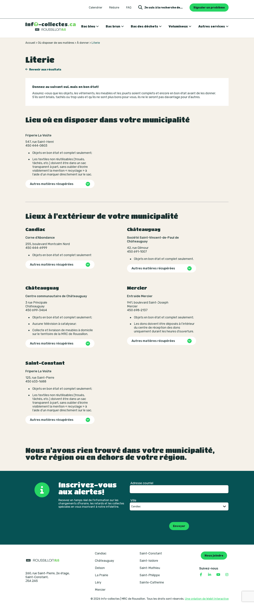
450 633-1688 (35, 381)
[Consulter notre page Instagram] (227, 574)
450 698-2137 (137, 310)
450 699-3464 (36, 310)
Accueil (30, 42)
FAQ (128, 7)
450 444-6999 (36, 248)
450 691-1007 (137, 251)
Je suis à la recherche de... (163, 7)
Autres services (211, 26)
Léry (98, 582)
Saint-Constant (151, 553)
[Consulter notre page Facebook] (201, 574)
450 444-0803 (36, 145)
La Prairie (101, 575)
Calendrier (95, 7)
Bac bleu (88, 26)
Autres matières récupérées (51, 184)
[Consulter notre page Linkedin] (209, 574)
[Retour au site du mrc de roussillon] (42, 560)
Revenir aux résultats (45, 69)
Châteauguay (104, 561)
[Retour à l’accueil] (50, 26)
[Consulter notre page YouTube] (218, 574)
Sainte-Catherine (152, 582)
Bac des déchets (144, 26)
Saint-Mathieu (150, 568)
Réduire (114, 7)
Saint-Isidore (149, 561)
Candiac (100, 553)
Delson (100, 568)
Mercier (100, 590)
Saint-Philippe (150, 575)
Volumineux (178, 26)
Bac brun (113, 26)
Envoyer (179, 526)
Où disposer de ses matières (56, 42)
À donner (83, 42)
